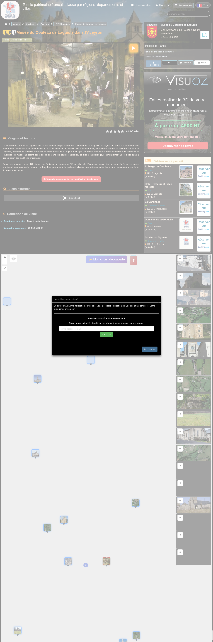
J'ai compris (149, 349)
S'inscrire (106, 334)
